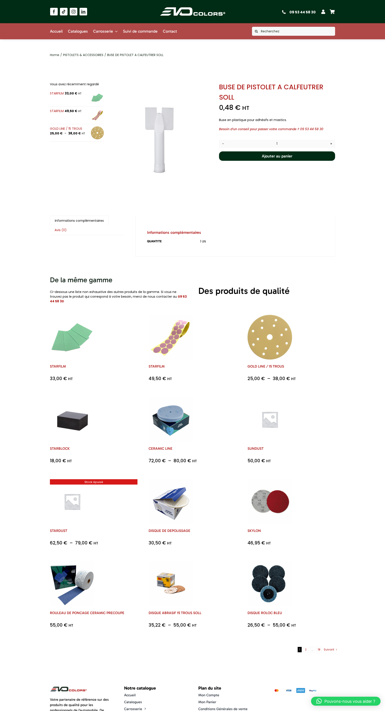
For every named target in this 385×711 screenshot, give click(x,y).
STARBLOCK (60, 448)
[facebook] (54, 11)
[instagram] (73, 11)
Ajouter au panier (277, 156)
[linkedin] (83, 11)
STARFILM (58, 366)
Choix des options (72, 335)
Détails (75, 340)
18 (319, 649)
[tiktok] (64, 11)
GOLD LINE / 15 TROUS (266, 366)
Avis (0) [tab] (61, 230)
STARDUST (58, 531)
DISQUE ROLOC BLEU (265, 613)
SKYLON (254, 531)
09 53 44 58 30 (302, 12)
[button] (346, 701)
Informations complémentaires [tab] (79, 220)
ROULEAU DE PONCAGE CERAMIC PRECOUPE (87, 613)
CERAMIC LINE (160, 448)
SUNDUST (256, 448)
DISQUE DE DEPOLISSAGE (169, 531)
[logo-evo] (192, 7)
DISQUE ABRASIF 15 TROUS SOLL (175, 613)
